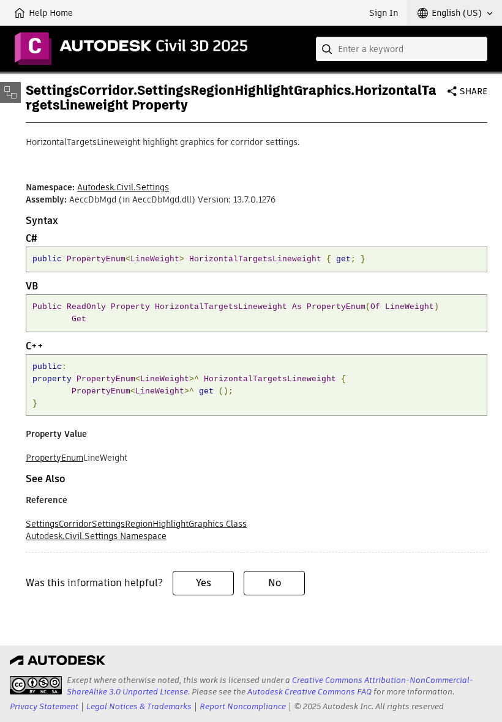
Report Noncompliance (243, 706)
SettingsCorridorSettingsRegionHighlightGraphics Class (136, 524)
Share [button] (473, 91)
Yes (203, 583)
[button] (455, 13)
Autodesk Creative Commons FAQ (309, 692)
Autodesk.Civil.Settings (123, 187)
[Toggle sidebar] (10, 92)
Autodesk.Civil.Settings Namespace (96, 536)
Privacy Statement (44, 706)
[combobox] (401, 49)
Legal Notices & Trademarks (139, 706)
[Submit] (328, 49)
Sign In (383, 13)
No (274, 583)
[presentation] (36, 685)
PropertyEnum (54, 458)
